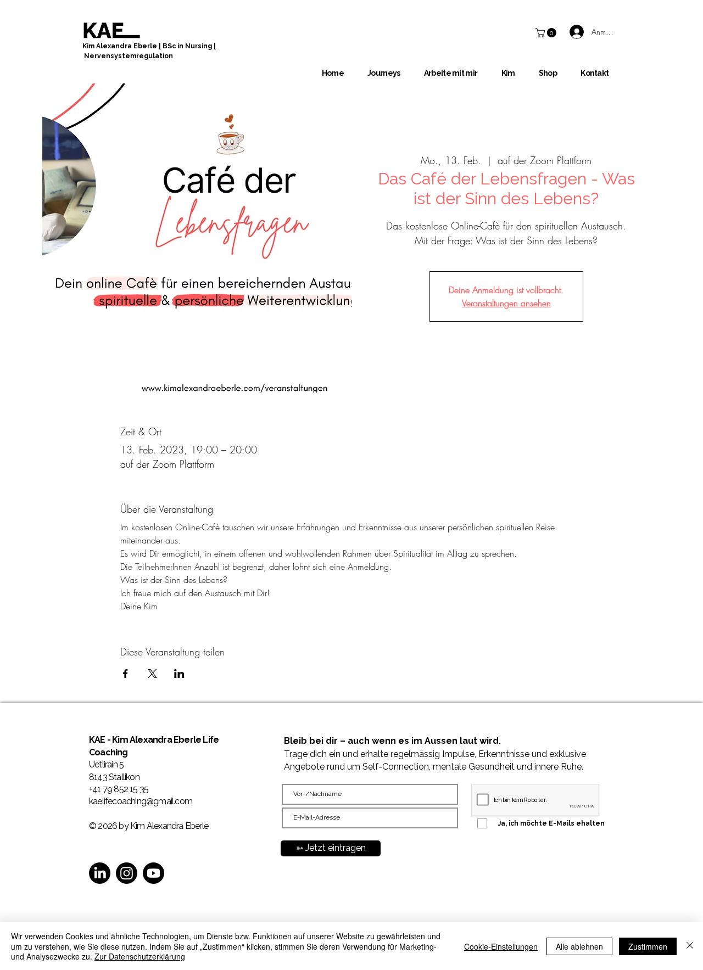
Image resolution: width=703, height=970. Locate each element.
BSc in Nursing (187, 46)
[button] (547, 32)
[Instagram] (126, 873)
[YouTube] (153, 873)
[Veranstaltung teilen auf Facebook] (125, 673)
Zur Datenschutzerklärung (139, 956)
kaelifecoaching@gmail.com (140, 801)
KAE (98, 739)
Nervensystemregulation (128, 56)
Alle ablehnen (579, 946)
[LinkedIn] (99, 873)
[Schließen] (689, 946)
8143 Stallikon (114, 777)
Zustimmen (647, 946)
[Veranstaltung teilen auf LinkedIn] (179, 673)
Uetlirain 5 (106, 764)
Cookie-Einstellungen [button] (501, 946)
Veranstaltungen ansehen (506, 303)
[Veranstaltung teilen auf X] (152, 673)
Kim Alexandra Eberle (120, 46)
